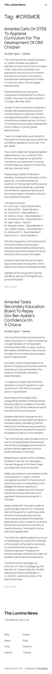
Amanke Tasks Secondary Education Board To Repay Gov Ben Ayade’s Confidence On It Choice (24, 313)
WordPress (43, 668)
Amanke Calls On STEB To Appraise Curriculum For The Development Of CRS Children (25, 38)
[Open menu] (46, 4)
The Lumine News (15, 4)
